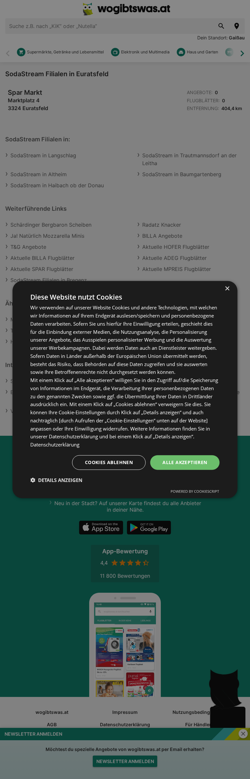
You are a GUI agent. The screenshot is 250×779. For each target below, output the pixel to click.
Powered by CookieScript (195, 491)
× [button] (227, 288)
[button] (56, 479)
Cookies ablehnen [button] (109, 462)
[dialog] (124, 389)
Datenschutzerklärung (54, 444)
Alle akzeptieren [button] (184, 462)
